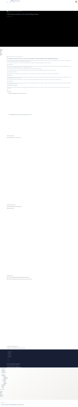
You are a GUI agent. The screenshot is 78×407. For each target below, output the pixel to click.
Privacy (8, 365)
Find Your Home (11, 7)
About (10, 4)
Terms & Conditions (16, 365)
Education (5, 383)
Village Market (9, 91)
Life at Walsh (11, 5)
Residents (1, 391)
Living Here (3, 379)
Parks (4, 382)
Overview (5, 376)
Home (3, 374)
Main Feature (15, 346)
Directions (10, 356)
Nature (5, 381)
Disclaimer (11, 365)
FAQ (9, 354)
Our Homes (3, 384)
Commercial (11, 3)
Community (12, 204)
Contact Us (3, 371)
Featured (11, 275)
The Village (3, 375)
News (14, 204)
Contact (10, 355)
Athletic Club (5, 377)
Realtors (10, 353)
